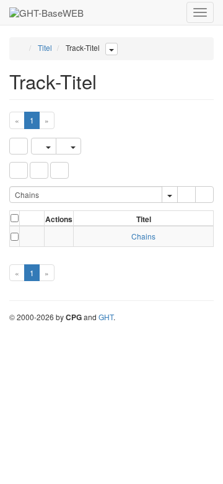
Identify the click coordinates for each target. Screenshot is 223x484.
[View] (59, 236)
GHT (105, 316)
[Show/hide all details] (26, 219)
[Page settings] (59, 170)
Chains (143, 236)
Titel (45, 47)
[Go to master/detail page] (35, 236)
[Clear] (204, 194)
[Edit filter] (18, 170)
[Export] (43, 146)
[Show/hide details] (25, 236)
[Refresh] (18, 146)
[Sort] (39, 170)
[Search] (186, 194)
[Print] (68, 146)
